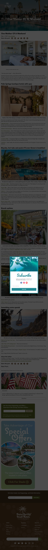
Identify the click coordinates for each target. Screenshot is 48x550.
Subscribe (24, 289)
